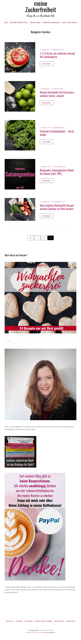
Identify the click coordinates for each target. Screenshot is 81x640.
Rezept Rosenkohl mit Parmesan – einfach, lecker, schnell (58, 94)
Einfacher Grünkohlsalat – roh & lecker (57, 133)
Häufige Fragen (35, 22)
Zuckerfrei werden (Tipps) (18, 22)
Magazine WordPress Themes (35, 632)
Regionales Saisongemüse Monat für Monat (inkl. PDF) (57, 172)
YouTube (19, 621)
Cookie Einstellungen (43, 621)
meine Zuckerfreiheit (46, 630)
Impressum (71, 621)
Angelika (46, 50)
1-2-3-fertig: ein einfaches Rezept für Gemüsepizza (57, 55)
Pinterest (10, 621)
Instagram (29, 621)
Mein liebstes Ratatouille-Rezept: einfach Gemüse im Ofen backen (57, 207)
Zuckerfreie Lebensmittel (51, 22)
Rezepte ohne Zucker (69, 22)
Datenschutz (59, 621)
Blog (6, 22)
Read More (47, 64)
